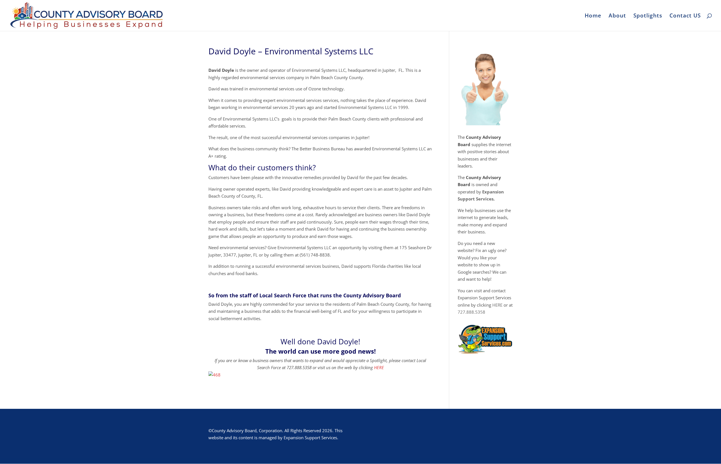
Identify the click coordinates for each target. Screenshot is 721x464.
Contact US (685, 16)
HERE (379, 367)
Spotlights (647, 16)
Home (593, 16)
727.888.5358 (471, 312)
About (617, 16)
